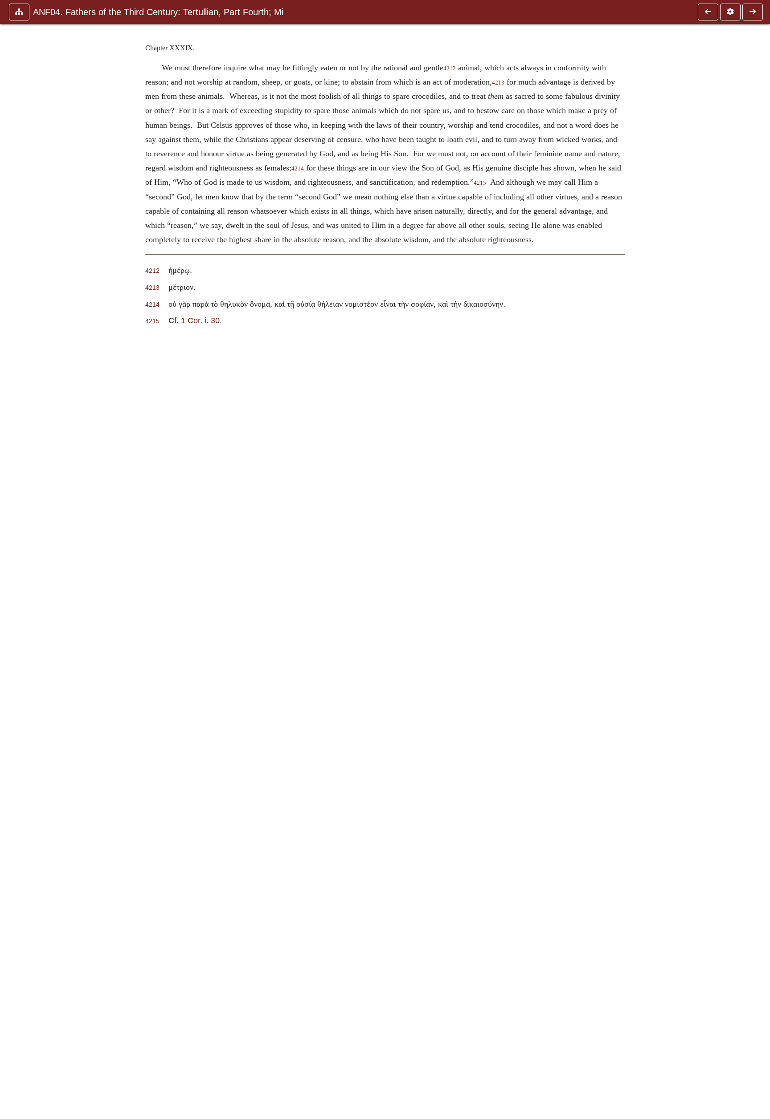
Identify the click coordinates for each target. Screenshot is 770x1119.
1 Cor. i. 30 (200, 320)
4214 (297, 169)
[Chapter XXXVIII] (708, 12)
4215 (480, 183)
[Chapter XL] (752, 12)
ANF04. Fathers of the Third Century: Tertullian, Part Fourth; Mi (158, 12)
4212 (449, 68)
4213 (498, 83)
